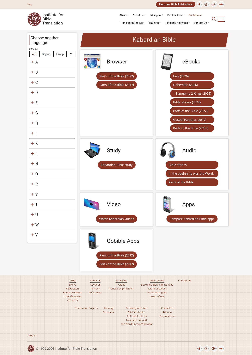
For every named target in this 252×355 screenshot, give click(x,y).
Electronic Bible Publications (175, 4)
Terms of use (156, 296)
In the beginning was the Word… (192, 173)
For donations (167, 316)
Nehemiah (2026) (185, 85)
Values (121, 284)
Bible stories (178, 165)
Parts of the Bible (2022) (116, 76)
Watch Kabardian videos (116, 219)
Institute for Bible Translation (53, 19)
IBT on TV (72, 300)
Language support (136, 320)
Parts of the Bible (181, 182)
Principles (155, 15)
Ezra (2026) (181, 76)
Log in (31, 335)
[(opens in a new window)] (200, 4)
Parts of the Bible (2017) (116, 85)
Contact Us (200, 22)
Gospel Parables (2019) (189, 120)
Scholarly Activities (176, 22)
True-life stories (72, 296)
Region (46, 54)
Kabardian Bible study (117, 165)
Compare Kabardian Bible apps (192, 219)
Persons (95, 288)
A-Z (34, 54)
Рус (29, 4)
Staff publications (137, 316)
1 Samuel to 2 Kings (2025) (192, 93)
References (95, 292)
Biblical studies (136, 312)
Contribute (194, 15)
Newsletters (72, 288)
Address (167, 312)
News (123, 15)
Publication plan (157, 292)
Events (72, 284)
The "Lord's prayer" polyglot (137, 324)
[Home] (34, 19)
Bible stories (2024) (187, 102)
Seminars (108, 312)
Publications (174, 15)
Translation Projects (132, 22)
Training (154, 22)
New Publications (157, 288)
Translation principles (121, 288)
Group (60, 54)
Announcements (72, 292)
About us (138, 15)
